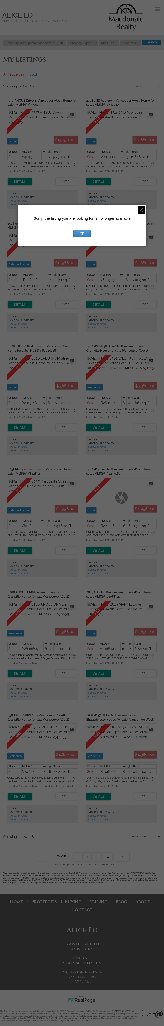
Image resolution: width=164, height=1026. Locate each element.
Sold (33, 74)
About (142, 902)
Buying (73, 902)
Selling (99, 902)
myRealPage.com (82, 1001)
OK (82, 233)
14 (107, 857)
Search (151, 42)
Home (16, 902)
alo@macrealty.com (82, 963)
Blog (121, 902)
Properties (44, 902)
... (97, 857)
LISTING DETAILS (20, 181)
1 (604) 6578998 (18, 200)
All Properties (13, 74)
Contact (82, 909)
